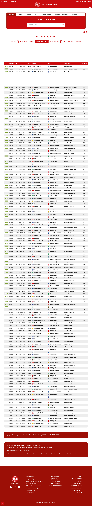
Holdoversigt (54, 41)
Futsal (79, 492)
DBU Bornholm (77, 479)
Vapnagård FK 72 (38, 66)
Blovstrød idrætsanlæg (69, 166)
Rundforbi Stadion (68, 90)
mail (44, 435)
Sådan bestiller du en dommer (34, 481)
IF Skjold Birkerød (38, 92)
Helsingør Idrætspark (69, 113)
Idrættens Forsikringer (32, 488)
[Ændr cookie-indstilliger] (2, 503)
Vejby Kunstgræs (68, 105)
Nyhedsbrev (12, 1)
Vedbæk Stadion (68, 121)
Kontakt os (4, 1)
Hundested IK (53, 66)
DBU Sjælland (77, 490)
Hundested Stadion (69, 108)
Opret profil (87, 1)
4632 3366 (55, 435)
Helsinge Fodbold (54, 87)
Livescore (74, 14)
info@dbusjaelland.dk (55, 485)
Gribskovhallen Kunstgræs (70, 87)
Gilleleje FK (53, 92)
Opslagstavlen (68, 41)
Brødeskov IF (37, 69)
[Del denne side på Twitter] (87, 32)
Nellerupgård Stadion (69, 95)
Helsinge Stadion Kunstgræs (71, 100)
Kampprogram (41, 41)
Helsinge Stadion (68, 129)
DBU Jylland (78, 483)
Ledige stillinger (30, 479)
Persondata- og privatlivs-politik (46, 502)
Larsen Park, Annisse (69, 111)
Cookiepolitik (29, 492)
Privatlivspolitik (30, 490)
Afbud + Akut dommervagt (33, 485)
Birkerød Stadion (68, 92)
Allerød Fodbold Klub (39, 71)
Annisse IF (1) (53, 90)
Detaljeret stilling (26, 41)
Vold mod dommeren (32, 483)
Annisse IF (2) (37, 87)
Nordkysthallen (68, 66)
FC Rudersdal (37, 90)
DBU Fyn (79, 481)
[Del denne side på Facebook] (84, 32)
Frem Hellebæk (54, 69)
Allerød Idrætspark (68, 71)
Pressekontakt (30, 476)
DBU (80, 476)
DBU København (76, 485)
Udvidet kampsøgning (60, 14)
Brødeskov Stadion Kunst (70, 69)
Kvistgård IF (53, 71)
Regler (78, 41)
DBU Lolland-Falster (75, 488)
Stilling (13, 41)
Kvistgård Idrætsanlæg (69, 116)
